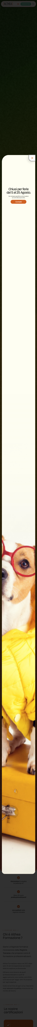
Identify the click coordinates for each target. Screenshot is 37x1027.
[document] (18, 513)
